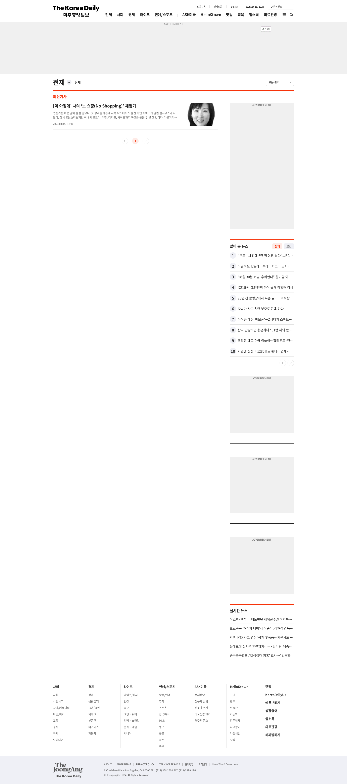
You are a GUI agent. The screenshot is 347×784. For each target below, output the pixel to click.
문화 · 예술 (130, 727)
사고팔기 (235, 727)
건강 (126, 701)
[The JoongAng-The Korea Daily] (68, 770)
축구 (161, 746)
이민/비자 (58, 714)
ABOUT (108, 764)
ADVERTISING (124, 764)
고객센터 (202, 764)
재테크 (92, 714)
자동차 (92, 733)
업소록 (254, 14)
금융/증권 (94, 708)
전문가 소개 (201, 708)
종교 (126, 708)
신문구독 (201, 6)
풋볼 (161, 733)
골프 (161, 740)
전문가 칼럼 (201, 701)
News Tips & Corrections (225, 764)
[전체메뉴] (284, 14)
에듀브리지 (272, 702)
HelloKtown (211, 14)
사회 (120, 14)
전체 (108, 14)
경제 (131, 14)
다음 (291, 363)
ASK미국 (189, 14)
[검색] (291, 14)
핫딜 (229, 14)
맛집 (232, 740)
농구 (161, 727)
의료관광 (270, 14)
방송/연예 (164, 695)
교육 (241, 14)
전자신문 (218, 6)
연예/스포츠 (164, 14)
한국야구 (164, 714)
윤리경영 (189, 764)
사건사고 (58, 701)
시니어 (128, 733)
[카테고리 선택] (69, 82)
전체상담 (200, 695)
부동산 (92, 720)
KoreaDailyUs (275, 694)
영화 (161, 701)
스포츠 (163, 708)
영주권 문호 (201, 720)
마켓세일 (235, 733)
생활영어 (271, 710)
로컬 (289, 246)
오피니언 (58, 740)
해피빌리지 (272, 734)
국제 (55, 733)
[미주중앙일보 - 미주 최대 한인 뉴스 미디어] (76, 11)
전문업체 (235, 720)
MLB (162, 720)
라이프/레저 (131, 695)
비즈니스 (93, 727)
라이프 (145, 14)
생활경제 (93, 701)
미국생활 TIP (202, 714)
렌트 (232, 701)
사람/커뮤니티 (61, 708)
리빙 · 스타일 (132, 720)
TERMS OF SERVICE (169, 764)
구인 (232, 695)
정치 (55, 727)
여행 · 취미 (130, 714)
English (234, 6)
